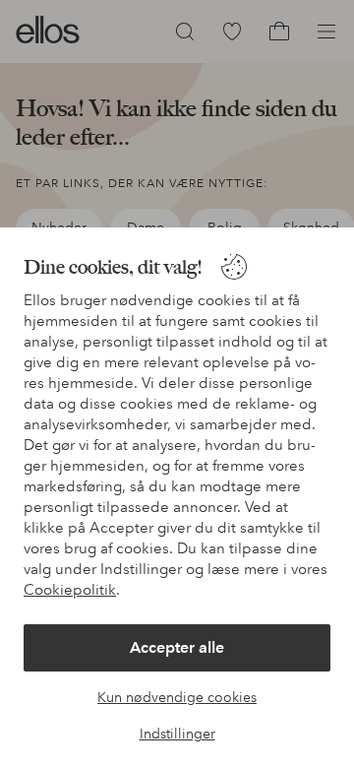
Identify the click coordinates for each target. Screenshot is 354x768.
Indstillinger (177, 733)
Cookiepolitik (70, 590)
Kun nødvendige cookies (177, 697)
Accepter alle (177, 647)
